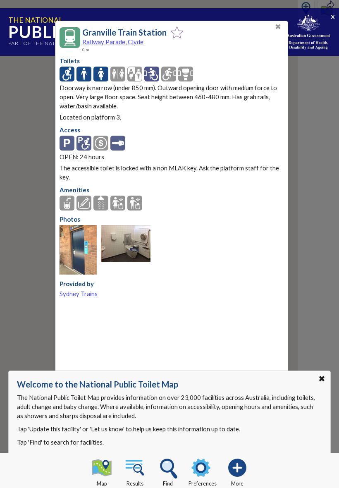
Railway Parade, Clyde (112, 41)
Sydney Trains (79, 293)
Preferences (203, 484)
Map (102, 484)
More (237, 484)
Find (168, 484)
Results (135, 484)
